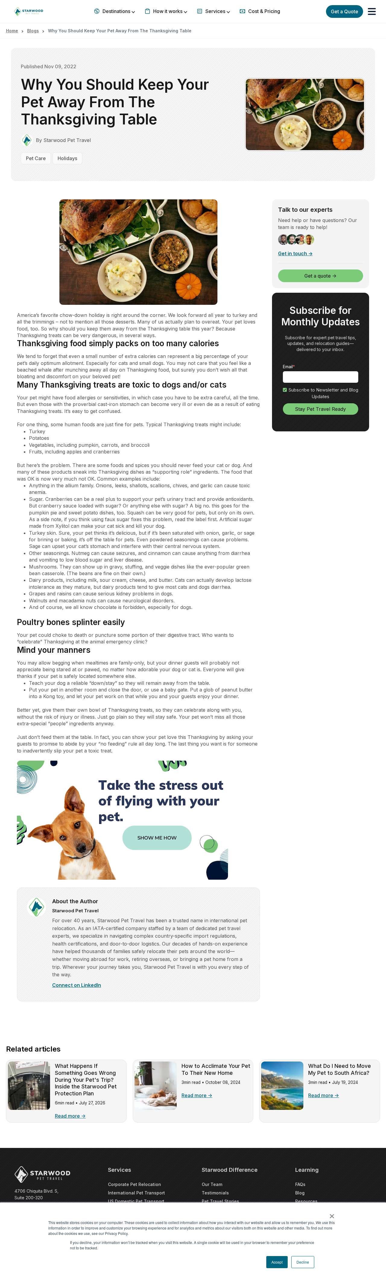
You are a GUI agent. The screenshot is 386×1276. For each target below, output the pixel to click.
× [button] (331, 1214)
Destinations (116, 11)
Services (215, 11)
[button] (372, 11)
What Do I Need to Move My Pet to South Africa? (339, 1069)
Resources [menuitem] (306, 1201)
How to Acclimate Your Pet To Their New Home (216, 1069)
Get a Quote (344, 11)
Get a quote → (320, 276)
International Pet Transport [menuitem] (136, 1192)
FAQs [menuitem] (300, 1184)
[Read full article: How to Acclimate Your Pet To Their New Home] (155, 1108)
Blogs (33, 30)
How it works (168, 11)
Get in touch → (295, 254)
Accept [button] (277, 1262)
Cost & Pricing (263, 11)
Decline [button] (302, 1262)
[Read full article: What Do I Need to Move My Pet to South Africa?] (282, 1108)
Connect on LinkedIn (76, 985)
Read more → (70, 1116)
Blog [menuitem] (300, 1192)
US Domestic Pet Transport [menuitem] (136, 1201)
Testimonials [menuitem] (215, 1192)
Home (12, 30)
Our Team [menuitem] (212, 1184)
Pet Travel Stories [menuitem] (220, 1201)
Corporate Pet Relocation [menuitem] (134, 1184)
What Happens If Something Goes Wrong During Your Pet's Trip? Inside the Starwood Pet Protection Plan (86, 1080)
